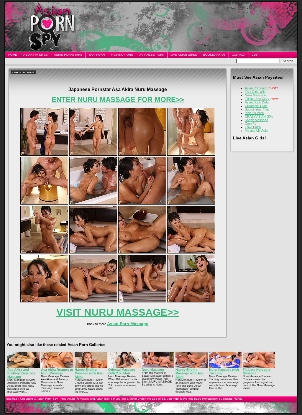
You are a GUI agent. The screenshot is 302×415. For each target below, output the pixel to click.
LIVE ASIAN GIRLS (183, 54)
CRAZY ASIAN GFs (259, 116)
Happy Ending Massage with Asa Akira (89, 373)
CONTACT (239, 54)
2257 (255, 54)
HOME (12, 54)
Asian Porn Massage (127, 323)
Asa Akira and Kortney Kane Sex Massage (21, 373)
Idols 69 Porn (254, 113)
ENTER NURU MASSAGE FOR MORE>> (118, 99)
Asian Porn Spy (126, 395)
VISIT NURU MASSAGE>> (117, 312)
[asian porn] (44, 154)
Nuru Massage (255, 95)
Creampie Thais (256, 106)
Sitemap (11, 398)
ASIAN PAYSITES (35, 54)
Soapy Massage (256, 120)
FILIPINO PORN (122, 54)
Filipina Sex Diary (257, 99)
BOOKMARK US (214, 54)
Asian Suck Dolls (257, 102)
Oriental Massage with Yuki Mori (121, 371)
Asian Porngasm (256, 88)
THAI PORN (96, 54)
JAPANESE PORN (151, 54)
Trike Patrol (253, 127)
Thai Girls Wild (255, 91)
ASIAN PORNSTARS (68, 54)
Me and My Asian (257, 130)
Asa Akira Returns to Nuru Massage (57, 371)
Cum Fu (250, 123)
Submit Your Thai (257, 109)
